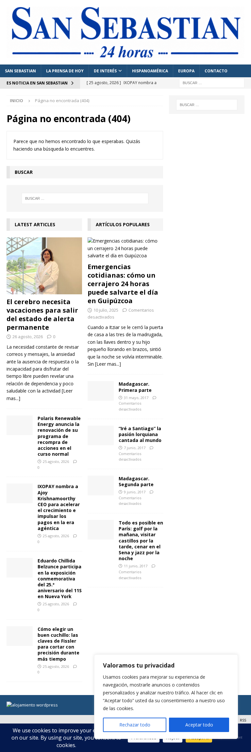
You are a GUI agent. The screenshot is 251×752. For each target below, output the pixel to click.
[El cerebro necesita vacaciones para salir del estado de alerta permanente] (44, 265)
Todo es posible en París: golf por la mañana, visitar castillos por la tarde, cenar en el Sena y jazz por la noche (141, 540)
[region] (166, 696)
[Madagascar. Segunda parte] (101, 485)
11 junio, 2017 (135, 565)
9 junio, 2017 (134, 491)
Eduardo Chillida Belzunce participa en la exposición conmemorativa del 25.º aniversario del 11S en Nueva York (60, 578)
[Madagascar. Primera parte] (101, 391)
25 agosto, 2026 (56, 461)
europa (186, 71)
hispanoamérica (150, 71)
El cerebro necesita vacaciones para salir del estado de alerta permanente (42, 314)
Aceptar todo (199, 725)
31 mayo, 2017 (136, 397)
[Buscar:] (211, 82)
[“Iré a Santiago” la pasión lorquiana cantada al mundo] (101, 435)
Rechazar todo (134, 725)
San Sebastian (20, 71)
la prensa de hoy (65, 71)
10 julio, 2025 (105, 310)
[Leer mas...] (108, 364)
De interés (105, 71)
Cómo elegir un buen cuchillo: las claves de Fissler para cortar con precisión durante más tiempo (58, 644)
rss (243, 720)
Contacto (216, 71)
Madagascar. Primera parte (135, 387)
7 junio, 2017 (134, 447)
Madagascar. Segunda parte (136, 481)
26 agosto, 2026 (27, 336)
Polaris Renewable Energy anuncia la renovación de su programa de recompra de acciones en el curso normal (59, 436)
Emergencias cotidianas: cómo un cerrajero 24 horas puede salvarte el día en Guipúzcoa (123, 283)
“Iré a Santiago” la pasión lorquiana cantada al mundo (140, 434)
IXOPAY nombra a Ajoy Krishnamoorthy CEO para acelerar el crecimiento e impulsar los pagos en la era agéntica (59, 507)
